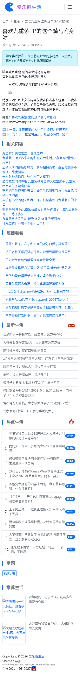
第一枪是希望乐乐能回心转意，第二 (43, 134)
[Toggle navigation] (69, 7)
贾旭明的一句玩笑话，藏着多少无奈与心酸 (32, 334)
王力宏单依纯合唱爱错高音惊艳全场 (30, 260)
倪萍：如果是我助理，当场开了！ (26, 374)
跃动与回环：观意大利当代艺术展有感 (29, 366)
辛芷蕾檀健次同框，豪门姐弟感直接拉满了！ (36, 315)
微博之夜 (9, 573)
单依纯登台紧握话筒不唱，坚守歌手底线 (33, 276)
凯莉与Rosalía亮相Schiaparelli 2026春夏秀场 (37, 299)
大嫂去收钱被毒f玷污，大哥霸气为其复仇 (31, 342)
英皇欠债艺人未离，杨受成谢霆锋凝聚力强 (34, 283)
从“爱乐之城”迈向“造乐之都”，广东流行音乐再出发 (38, 358)
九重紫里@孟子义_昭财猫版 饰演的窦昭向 (31, 218)
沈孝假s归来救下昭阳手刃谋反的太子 (28, 411)
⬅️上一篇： (10, 129)
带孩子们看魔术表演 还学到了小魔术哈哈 (31, 382)
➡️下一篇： (10, 134)
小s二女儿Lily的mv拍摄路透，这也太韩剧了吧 (37, 291)
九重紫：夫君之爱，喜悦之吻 (22, 153)
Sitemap (8, 661)
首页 (5, 21)
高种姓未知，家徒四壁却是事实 (25, 350)
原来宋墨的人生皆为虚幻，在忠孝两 (43, 129)
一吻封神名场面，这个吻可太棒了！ (27, 176)
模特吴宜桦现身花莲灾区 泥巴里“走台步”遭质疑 (38, 268)
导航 (18, 661)
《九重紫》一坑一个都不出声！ (24, 223)
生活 (17, 21)
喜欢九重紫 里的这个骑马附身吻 (47, 21)
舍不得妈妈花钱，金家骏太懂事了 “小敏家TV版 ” (36, 403)
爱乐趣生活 (36, 656)
